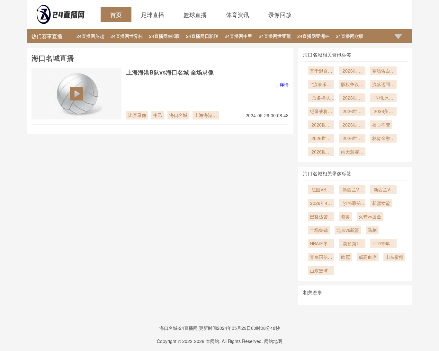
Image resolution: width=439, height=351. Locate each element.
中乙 (157, 115)
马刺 (372, 230)
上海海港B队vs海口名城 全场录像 (170, 72)
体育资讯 (237, 14)
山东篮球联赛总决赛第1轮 (321, 271)
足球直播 (152, 14)
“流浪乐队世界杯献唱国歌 (321, 85)
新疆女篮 (381, 203)
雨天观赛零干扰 (352, 152)
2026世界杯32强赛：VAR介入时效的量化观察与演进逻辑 (352, 112)
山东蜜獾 (394, 257)
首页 (116, 14)
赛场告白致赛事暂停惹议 (383, 71)
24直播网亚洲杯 (313, 36)
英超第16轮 (352, 244)
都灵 (345, 216)
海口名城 (178, 115)
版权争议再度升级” (352, 85)
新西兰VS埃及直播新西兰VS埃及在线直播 (383, 190)
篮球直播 (195, 14)
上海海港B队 (204, 115)
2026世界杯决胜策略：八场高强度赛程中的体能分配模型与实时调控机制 (352, 71)
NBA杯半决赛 (321, 244)
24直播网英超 (90, 36)
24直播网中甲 (238, 36)
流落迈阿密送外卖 (383, 85)
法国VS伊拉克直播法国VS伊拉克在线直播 (321, 190)
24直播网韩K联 (164, 36)
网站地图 (273, 341)
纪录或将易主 (321, 112)
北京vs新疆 (347, 230)
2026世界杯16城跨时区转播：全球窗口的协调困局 (352, 125)
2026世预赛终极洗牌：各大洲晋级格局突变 (352, 98)
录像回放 (279, 14)
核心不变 (381, 124)
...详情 (282, 84)
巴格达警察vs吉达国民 (321, 217)
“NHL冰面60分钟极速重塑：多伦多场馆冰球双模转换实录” (383, 98)
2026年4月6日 (321, 203)
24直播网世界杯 (127, 36)
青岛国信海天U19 (321, 257)
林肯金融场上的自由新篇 (383, 139)
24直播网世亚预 (275, 36)
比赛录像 (137, 115)
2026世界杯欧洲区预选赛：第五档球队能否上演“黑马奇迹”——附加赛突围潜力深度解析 (321, 125)
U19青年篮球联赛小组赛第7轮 (383, 244)
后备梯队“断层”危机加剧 (321, 98)
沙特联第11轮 (352, 203)
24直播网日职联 (202, 36)
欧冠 (345, 257)
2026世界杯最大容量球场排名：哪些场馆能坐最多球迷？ (321, 152)
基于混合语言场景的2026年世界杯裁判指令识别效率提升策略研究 (321, 71)
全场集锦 (319, 230)
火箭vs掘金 (370, 216)
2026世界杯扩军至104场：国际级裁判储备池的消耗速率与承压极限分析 (321, 139)
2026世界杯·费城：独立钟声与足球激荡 (352, 139)
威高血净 (368, 257)
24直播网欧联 (349, 36)
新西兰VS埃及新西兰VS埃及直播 (352, 190)
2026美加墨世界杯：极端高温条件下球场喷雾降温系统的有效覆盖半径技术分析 (383, 112)
